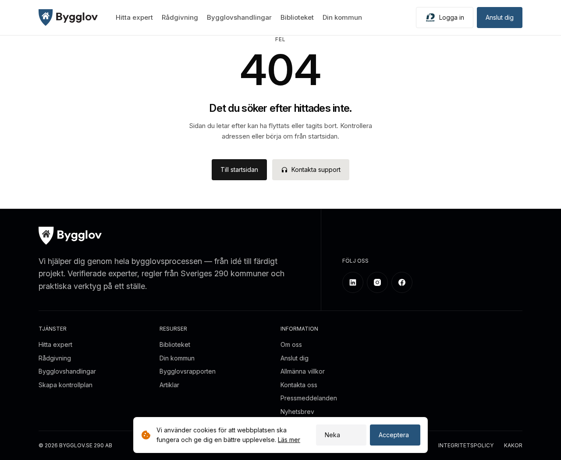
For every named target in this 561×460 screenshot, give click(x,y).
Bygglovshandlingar (239, 17)
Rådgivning (180, 17)
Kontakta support (316, 169)
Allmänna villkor (302, 371)
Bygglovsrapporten (188, 371)
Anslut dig (500, 17)
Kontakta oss (298, 385)
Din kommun (342, 17)
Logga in (451, 17)
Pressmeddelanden (308, 398)
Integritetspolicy (466, 446)
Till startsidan (239, 169)
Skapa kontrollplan (65, 385)
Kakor (513, 446)
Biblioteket (297, 17)
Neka (332, 435)
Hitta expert (134, 17)
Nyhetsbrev (297, 411)
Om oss (291, 344)
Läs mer (289, 439)
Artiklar (169, 385)
